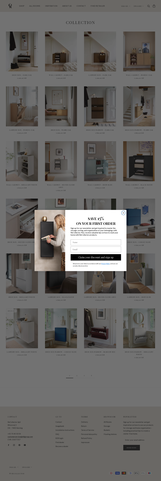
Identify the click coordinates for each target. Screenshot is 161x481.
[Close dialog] (123, 213)
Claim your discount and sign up (96, 257)
